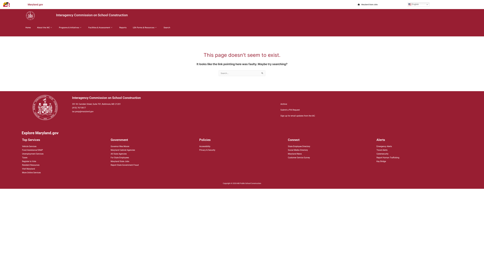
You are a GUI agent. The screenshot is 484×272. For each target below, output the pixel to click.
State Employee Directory (299, 146)
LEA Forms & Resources (143, 27)
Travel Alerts (381, 150)
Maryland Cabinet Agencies (123, 150)
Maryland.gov (35, 4)
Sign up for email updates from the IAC (297, 116)
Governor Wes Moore (120, 146)
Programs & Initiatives (69, 27)
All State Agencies (119, 154)
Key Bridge (381, 161)
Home (28, 27)
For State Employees (120, 157)
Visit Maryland (28, 169)
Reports (123, 27)
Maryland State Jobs (120, 161)
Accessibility (204, 146)
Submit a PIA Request (290, 110)
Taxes (24, 157)
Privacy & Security (207, 150)
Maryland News (295, 154)
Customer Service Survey (299, 157)
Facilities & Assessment (99, 27)
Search (167, 27)
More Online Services (31, 172)
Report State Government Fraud (125, 165)
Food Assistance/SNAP (32, 150)
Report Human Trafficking (387, 157)
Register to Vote (29, 161)
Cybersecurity (382, 154)
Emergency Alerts (384, 146)
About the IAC (43, 27)
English (415, 4)
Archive (283, 104)
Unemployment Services (32, 154)
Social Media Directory (298, 150)
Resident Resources (30, 165)
